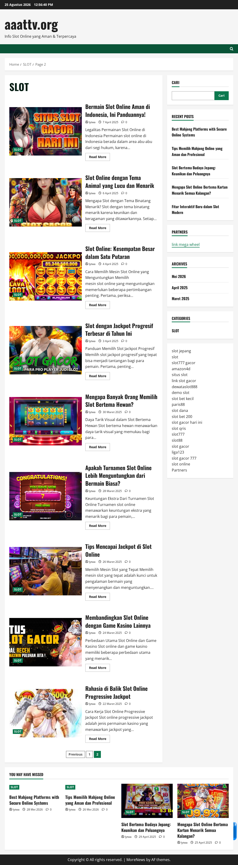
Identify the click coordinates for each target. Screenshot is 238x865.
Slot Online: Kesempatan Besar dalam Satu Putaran (45, 276)
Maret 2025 (180, 298)
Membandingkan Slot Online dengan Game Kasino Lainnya (45, 642)
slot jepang (181, 350)
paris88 (178, 404)
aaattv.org (31, 23)
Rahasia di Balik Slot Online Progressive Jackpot (45, 713)
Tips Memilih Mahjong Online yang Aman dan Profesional (197, 151)
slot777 (178, 434)
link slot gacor (184, 380)
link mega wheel (186, 244)
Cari (175, 82)
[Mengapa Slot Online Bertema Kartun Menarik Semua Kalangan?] (203, 801)
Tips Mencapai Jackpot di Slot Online (45, 571)
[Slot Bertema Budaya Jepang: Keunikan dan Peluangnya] (147, 801)
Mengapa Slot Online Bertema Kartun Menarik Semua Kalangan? (200, 190)
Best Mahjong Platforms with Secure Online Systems (34, 800)
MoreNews (135, 859)
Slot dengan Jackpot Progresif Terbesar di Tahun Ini (45, 350)
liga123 (178, 452)
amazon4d (181, 368)
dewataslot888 (184, 386)
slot (175, 357)
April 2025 (180, 287)
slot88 (177, 440)
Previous (76, 754)
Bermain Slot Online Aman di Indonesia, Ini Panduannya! (45, 131)
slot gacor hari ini (187, 422)
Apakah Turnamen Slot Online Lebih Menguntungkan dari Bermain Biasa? (45, 496)
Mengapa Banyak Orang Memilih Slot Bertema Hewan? (45, 421)
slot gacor (180, 446)
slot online (181, 464)
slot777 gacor (183, 362)
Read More (99, 157)
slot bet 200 (182, 416)
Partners (179, 470)
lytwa (92, 122)
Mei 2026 (179, 276)
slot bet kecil (183, 398)
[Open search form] (231, 48)
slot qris (179, 428)
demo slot (180, 392)
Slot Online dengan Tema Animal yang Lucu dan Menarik (45, 202)
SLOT (17, 150)
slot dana (180, 410)
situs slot (180, 374)
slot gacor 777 (184, 458)
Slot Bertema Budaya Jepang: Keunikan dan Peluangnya (194, 170)
